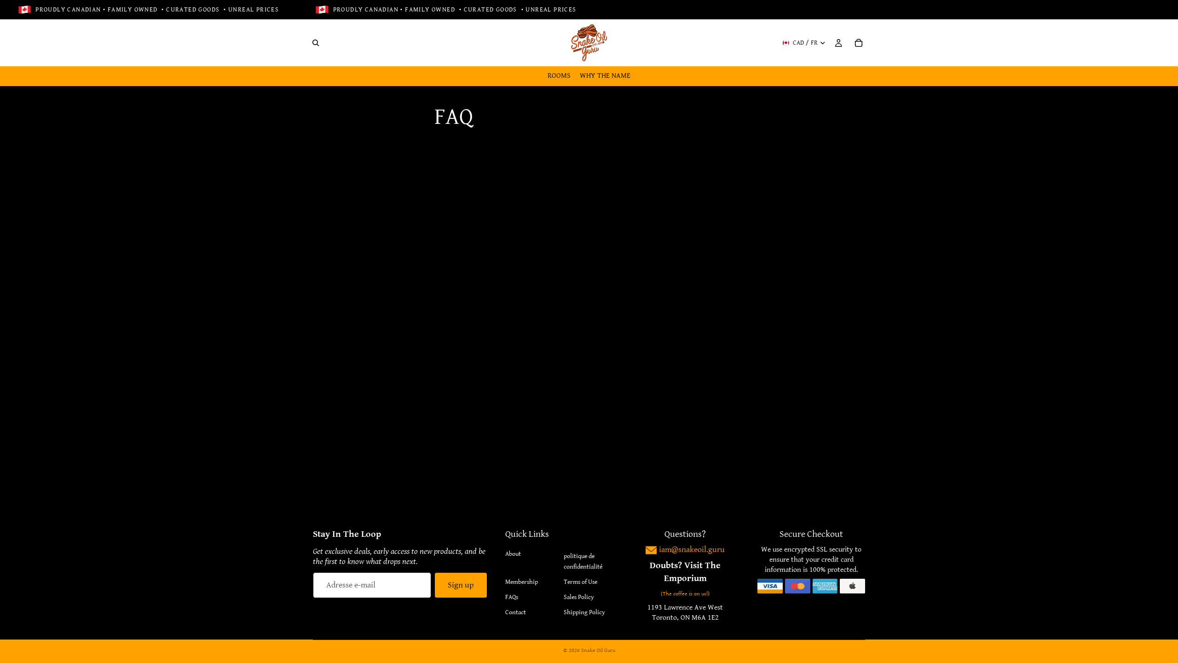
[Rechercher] (316, 43)
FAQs (511, 597)
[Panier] (859, 43)
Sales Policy (579, 597)
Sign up (461, 585)
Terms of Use (580, 582)
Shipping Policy (584, 612)
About (513, 554)
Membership (521, 582)
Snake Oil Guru (598, 650)
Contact (515, 612)
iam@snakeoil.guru (692, 549)
